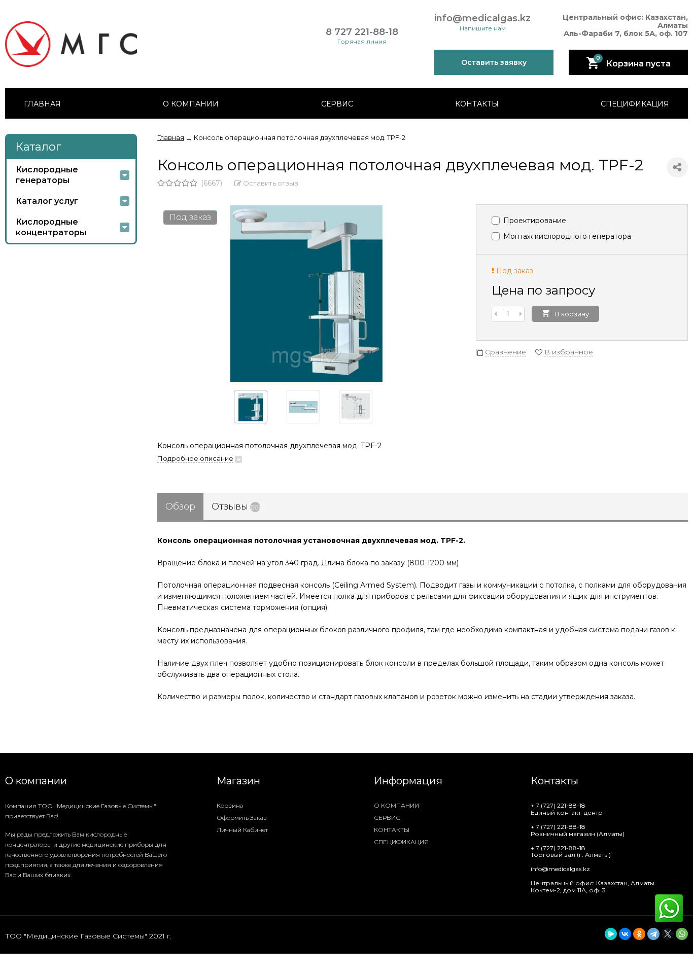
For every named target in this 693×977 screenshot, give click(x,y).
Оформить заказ (242, 817)
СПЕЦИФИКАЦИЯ (635, 103)
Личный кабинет (242, 830)
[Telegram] (653, 934)
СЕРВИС (337, 103)
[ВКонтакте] (625, 934)
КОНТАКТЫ (477, 103)
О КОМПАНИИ (191, 103)
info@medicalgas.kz (482, 18)
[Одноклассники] (639, 934)
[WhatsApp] (682, 934)
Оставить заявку (494, 62)
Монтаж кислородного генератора (566, 236)
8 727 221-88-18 (362, 32)
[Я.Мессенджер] (611, 934)
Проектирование (533, 220)
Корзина (230, 805)
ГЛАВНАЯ (42, 103)
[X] (668, 934)
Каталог (38, 147)
